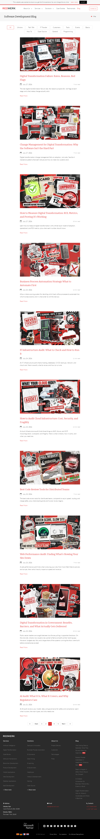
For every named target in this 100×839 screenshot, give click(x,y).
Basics (88, 27)
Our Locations (63, 834)
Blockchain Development (10, 763)
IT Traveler (43, 27)
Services (37, 8)
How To (29, 31)
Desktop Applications (9, 781)
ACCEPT (83, 2)
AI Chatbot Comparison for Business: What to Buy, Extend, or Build (82, 782)
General (55, 31)
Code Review (7, 754)
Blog (78, 8)
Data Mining (31, 759)
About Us (27, 8)
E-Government (31, 768)
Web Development (8, 777)
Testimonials (71, 8)
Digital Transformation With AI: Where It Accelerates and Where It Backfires (82, 794)
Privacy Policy (53, 834)
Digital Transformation (9, 750)
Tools (68, 27)
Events (77, 27)
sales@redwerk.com (53, 806)
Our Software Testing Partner (76, 834)
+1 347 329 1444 (91, 809)
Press (52, 759)
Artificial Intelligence (9, 745)
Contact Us (93, 8)
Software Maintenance (10, 759)
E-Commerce (31, 754)
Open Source (42, 31)
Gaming (29, 781)
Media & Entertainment (34, 777)
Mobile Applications (9, 772)
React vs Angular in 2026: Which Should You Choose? (81, 771)
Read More (23, 96)
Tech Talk (31, 27)
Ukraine (19, 27)
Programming (68, 31)
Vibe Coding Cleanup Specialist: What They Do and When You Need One (81, 749)
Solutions (48, 8)
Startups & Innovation (33, 745)
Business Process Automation (36, 750)
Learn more (74, 2)
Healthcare (30, 772)
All (10, 27)
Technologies (55, 754)
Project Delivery (56, 745)
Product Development (9, 768)
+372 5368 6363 (91, 806)
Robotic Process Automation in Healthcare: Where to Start (81, 761)
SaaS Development (8, 785)
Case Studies (60, 8)
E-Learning (30, 763)
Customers (56, 27)
